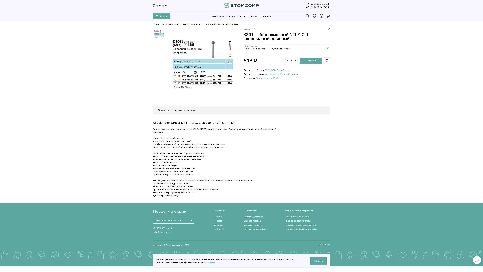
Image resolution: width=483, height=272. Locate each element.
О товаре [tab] (163, 110)
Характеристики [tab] (184, 110)
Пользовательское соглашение (300, 225)
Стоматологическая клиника (192, 24)
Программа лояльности (255, 229)
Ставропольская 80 (265, 78)
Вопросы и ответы (253, 225)
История (218, 216)
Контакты (266, 16)
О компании (218, 16)
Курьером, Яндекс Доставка (284, 74)
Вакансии (219, 225)
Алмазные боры (232, 24)
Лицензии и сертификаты (298, 220)
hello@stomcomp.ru (162, 232)
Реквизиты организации (297, 216)
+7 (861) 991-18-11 (162, 228)
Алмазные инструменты (215, 24)
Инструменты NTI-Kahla (170, 24)
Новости (218, 220)
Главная (156, 24)
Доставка (253, 16)
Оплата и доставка (253, 216)
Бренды (231, 16)
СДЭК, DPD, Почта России (277, 70)
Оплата (241, 16)
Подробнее (209, 262)
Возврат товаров (252, 220)
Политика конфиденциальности (301, 229)
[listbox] (287, 48)
